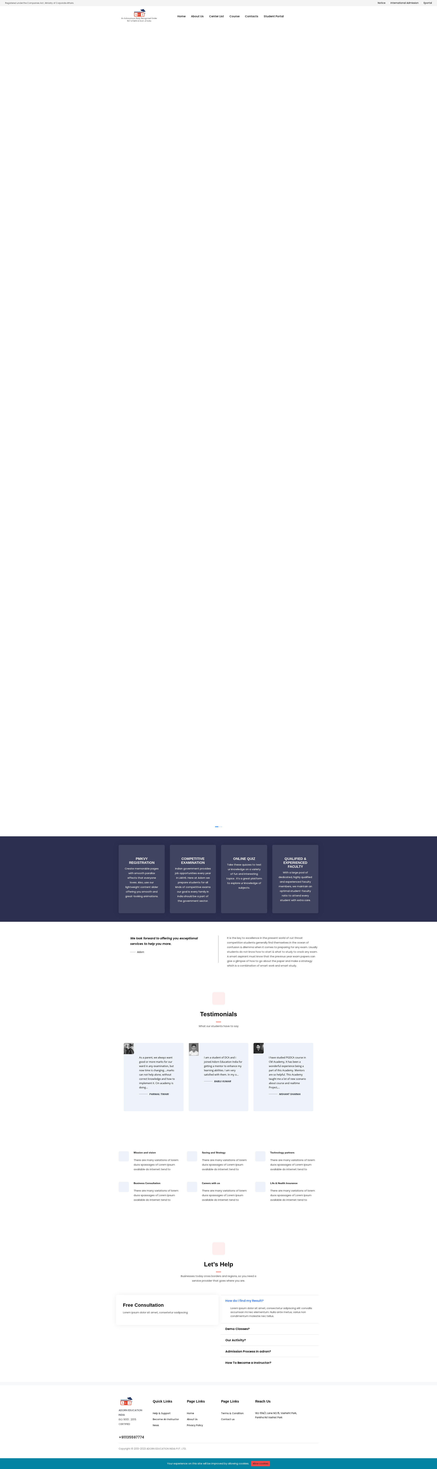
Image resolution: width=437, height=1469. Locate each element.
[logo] (126, 1401)
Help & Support (162, 1413)
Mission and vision (145, 1152)
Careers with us (211, 1183)
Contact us (228, 1419)
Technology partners (282, 1152)
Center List (216, 16)
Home (181, 16)
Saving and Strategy (213, 1152)
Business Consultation (147, 1183)
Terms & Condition (232, 1413)
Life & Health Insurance (284, 1183)
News (156, 1425)
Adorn (140, 952)
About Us (197, 16)
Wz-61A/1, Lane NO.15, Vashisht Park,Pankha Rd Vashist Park (276, 1415)
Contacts (251, 16)
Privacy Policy (195, 1425)
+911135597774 (131, 1437)
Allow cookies (260, 1463)
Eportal (428, 3)
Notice (381, 3)
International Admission (405, 3)
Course (234, 16)
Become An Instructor (166, 1419)
